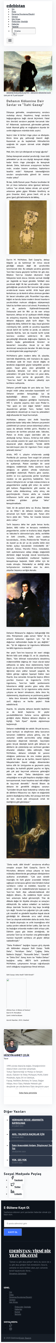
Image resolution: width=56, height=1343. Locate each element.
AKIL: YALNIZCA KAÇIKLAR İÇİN (28, 1134)
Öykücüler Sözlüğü (23, 1307)
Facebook (18, 1180)
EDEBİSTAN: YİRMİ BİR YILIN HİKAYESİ (30, 1253)
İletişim (18, 1314)
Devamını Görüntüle (18, 1273)
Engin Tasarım (25, 1338)
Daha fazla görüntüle (28, 1093)
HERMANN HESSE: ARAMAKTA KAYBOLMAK (27, 1121)
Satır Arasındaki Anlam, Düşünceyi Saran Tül (33, 1147)
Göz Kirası (13, 1302)
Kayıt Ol (13, 1232)
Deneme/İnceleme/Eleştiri (23, 14)
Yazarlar (15, 26)
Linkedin (18, 1194)
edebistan (16, 5)
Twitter (17, 1187)
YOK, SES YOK (19, 1159)
